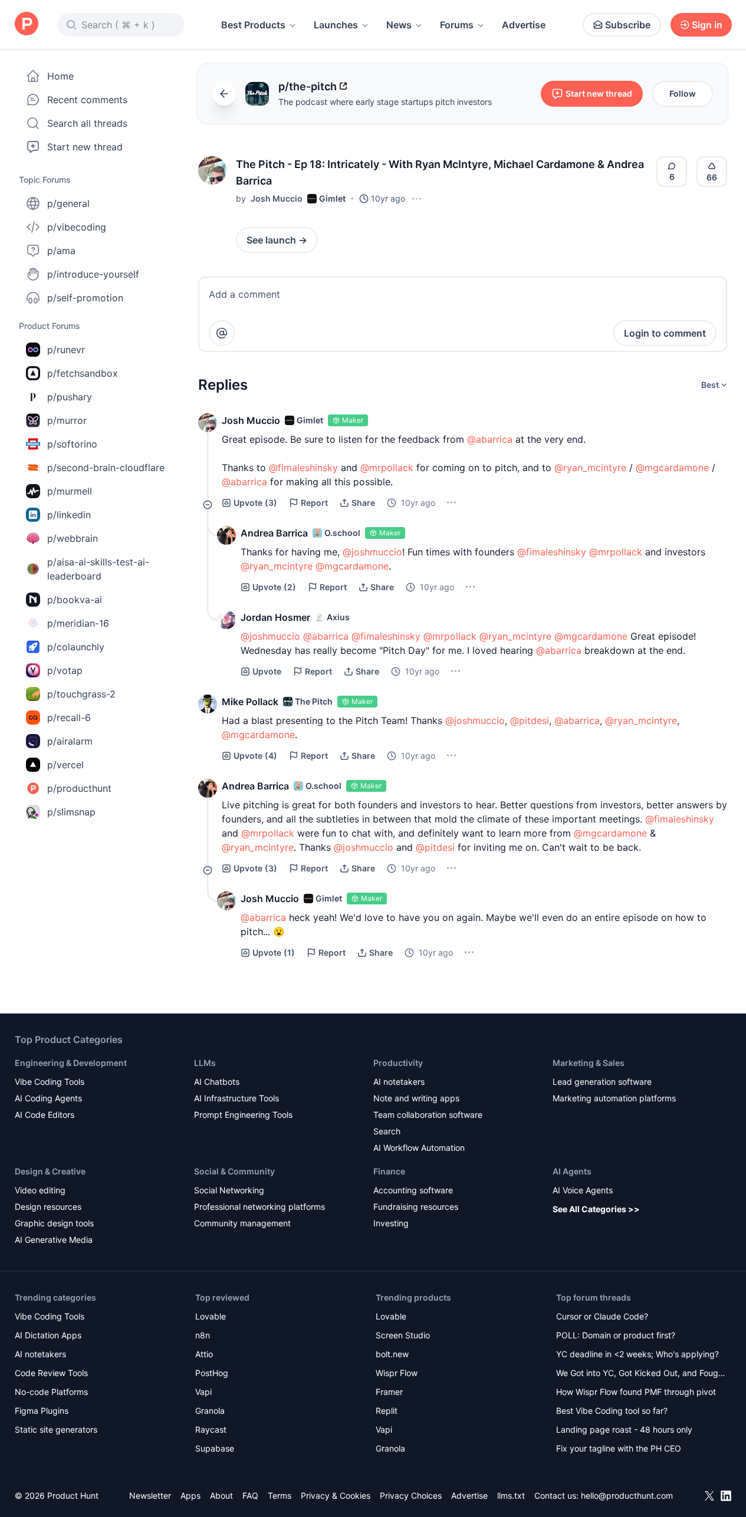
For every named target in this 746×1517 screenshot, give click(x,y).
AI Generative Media (54, 1240)
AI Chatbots (216, 1082)
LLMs (205, 1063)
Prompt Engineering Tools (243, 1115)
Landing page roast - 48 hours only (624, 1429)
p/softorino (72, 444)
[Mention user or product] (222, 333)
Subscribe (627, 25)
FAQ (250, 1495)
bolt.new (392, 1354)
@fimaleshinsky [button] (303, 467)
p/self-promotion (85, 298)
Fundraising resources (415, 1207)
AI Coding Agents (48, 1098)
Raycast (210, 1429)
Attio (204, 1354)
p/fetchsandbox (82, 373)
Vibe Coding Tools (49, 1082)
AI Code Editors (44, 1115)
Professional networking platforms (259, 1207)
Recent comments (87, 100)
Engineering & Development (71, 1063)
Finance (389, 1171)
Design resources (48, 1207)
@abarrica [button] (489, 439)
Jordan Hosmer (275, 617)
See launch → (277, 240)
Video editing (40, 1190)
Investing (391, 1223)
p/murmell (69, 491)
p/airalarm (70, 741)
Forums (457, 25)
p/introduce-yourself (93, 274)
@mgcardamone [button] (672, 467)
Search (386, 1131)
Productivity (398, 1063)
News (399, 25)
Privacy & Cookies (335, 1495)
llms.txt (511, 1495)
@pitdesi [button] (529, 720)
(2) (274, 587)
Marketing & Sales (589, 1063)
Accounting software (413, 1190)
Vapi (203, 1392)
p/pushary (69, 397)
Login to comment (665, 333)
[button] (212, 170)
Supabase (214, 1448)
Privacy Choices (411, 1495)
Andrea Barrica (274, 533)
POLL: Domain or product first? (615, 1335)
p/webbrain (72, 538)
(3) (255, 503)
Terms (279, 1495)
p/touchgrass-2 (81, 694)
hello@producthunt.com (627, 1495)
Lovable (210, 1316)
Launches (336, 25)
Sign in (707, 25)
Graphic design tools (54, 1223)
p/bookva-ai (74, 600)
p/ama (61, 250)
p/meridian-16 (78, 623)
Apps (190, 1495)
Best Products (253, 25)
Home (60, 76)
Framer (389, 1392)
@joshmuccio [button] (372, 552)
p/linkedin (69, 515)
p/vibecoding (76, 227)
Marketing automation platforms (614, 1098)
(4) (255, 756)
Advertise (523, 25)
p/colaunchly (75, 647)
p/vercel (65, 765)
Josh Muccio (277, 198)
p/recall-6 (69, 717)
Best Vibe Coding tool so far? (612, 1411)
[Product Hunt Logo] (26, 24)
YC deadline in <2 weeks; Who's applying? (637, 1354)
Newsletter (150, 1495)
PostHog (211, 1373)
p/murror (67, 420)
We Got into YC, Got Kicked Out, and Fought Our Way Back (641, 1374)
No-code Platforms (51, 1392)
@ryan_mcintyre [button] (590, 467)
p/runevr (66, 350)
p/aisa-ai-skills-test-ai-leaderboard (98, 569)
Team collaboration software (427, 1115)
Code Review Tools (51, 1373)
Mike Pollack (250, 702)
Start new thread (85, 147)
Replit (386, 1411)
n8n (202, 1335)
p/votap (65, 670)
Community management (242, 1223)
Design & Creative (50, 1171)
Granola (210, 1411)
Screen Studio (403, 1335)
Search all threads (87, 123)
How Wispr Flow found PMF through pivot (636, 1392)
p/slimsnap (71, 812)
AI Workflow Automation (419, 1148)
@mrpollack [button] (386, 467)
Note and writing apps (416, 1098)
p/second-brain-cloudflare (106, 467)
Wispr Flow (397, 1373)
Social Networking (229, 1190)
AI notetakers (399, 1082)
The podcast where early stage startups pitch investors (385, 102)
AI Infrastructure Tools (236, 1098)
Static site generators (56, 1429)
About (221, 1495)
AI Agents (572, 1171)
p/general (68, 203)
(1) (273, 952)
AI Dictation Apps (48, 1335)
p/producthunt (79, 788)
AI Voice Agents (583, 1190)
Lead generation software (602, 1082)
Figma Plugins (41, 1411)
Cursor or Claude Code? (602, 1316)
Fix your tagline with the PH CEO (618, 1448)
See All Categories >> (596, 1209)
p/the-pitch (307, 86)
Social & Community (234, 1171)
